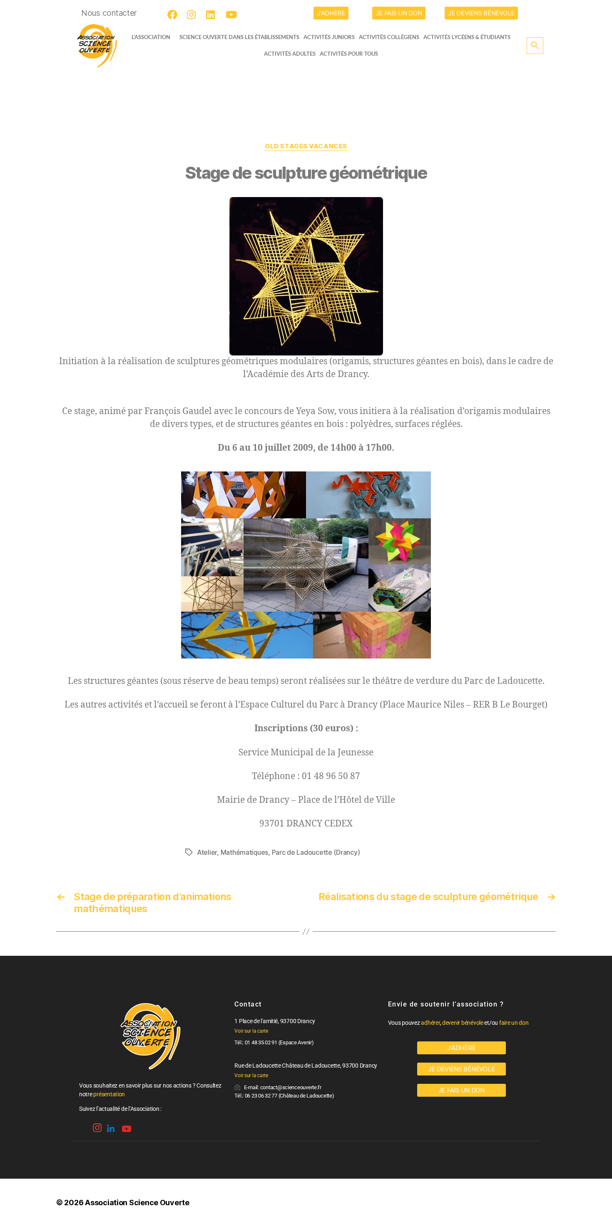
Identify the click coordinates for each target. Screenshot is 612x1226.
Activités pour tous (349, 53)
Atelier (207, 852)
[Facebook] (173, 14)
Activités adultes (290, 53)
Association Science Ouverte (137, 1202)
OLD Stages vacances (306, 146)
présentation (109, 1094)
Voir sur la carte (251, 1031)
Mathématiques (245, 852)
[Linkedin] (110, 1125)
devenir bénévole (462, 1022)
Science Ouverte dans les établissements (239, 37)
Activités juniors (329, 37)
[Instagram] (193, 14)
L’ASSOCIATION (151, 37)
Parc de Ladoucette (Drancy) (316, 852)
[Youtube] (232, 14)
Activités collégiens (389, 37)
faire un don (514, 1022)
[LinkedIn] (212, 14)
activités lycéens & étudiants (466, 37)
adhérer (430, 1022)
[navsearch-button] (535, 45)
